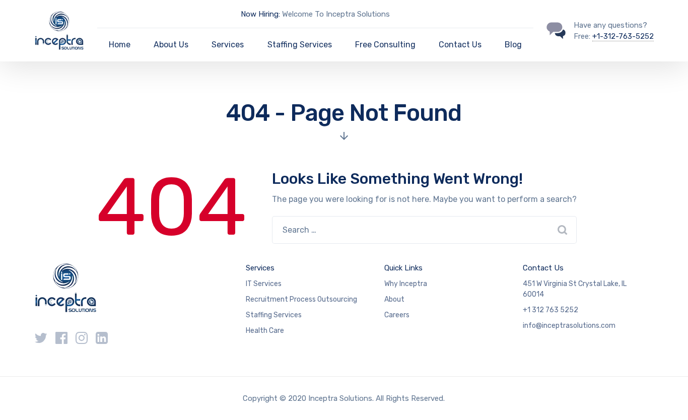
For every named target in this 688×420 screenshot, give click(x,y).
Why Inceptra (405, 283)
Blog (513, 44)
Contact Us (460, 44)
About (394, 299)
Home (119, 44)
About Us (171, 44)
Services (228, 44)
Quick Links (403, 267)
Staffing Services (299, 44)
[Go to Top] (668, 397)
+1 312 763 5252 (550, 310)
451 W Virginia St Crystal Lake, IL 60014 (575, 289)
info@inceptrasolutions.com (569, 325)
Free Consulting (385, 44)
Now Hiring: (260, 14)
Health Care (265, 330)
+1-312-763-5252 (623, 36)
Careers (396, 315)
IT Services (264, 283)
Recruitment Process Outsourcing (301, 299)
